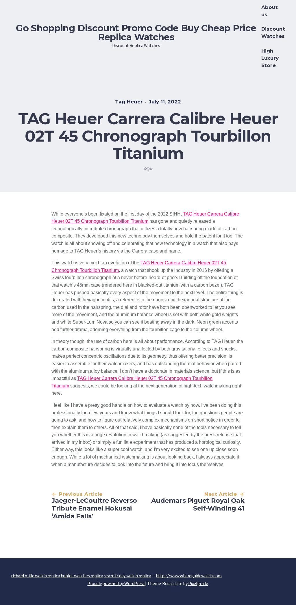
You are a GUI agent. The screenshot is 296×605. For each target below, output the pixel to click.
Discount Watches (273, 32)
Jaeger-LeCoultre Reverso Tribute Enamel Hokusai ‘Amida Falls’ (94, 508)
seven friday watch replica (127, 575)
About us (269, 10)
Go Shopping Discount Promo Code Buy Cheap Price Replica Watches (136, 32)
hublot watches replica (82, 575)
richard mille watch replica (35, 575)
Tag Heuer (129, 102)
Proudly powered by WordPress (116, 583)
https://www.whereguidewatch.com (189, 575)
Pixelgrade (198, 583)
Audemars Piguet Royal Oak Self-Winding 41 (198, 504)
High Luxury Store (270, 58)
